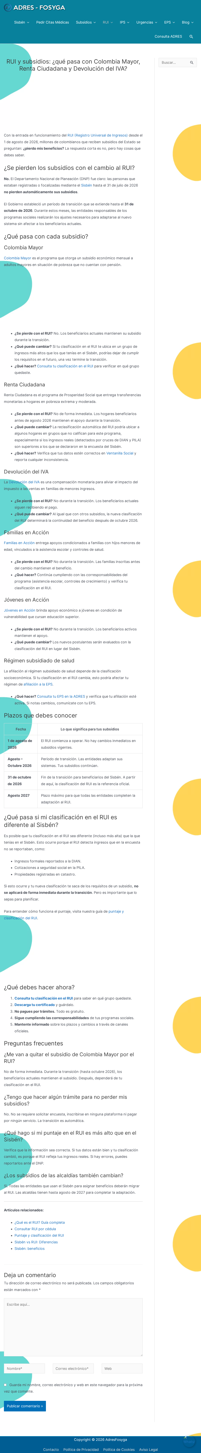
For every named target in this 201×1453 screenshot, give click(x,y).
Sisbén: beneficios (30, 1248)
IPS (122, 22)
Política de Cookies (119, 1450)
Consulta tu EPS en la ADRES (61, 696)
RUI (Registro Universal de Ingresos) (98, 135)
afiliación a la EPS (38, 684)
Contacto (51, 1450)
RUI (106, 22)
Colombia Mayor (17, 258)
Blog (185, 22)
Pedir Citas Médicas (52, 22)
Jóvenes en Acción (19, 610)
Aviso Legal (148, 1450)
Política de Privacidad (81, 1450)
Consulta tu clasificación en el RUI (65, 366)
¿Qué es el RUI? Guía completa (40, 1222)
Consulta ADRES (168, 36)
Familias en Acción (19, 543)
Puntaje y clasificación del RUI (39, 1235)
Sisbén (19, 22)
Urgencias (144, 22)
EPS (167, 22)
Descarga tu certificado (35, 1005)
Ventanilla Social (119, 453)
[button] (191, 36)
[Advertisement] (73, 103)
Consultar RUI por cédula (35, 1229)
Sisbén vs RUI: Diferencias (36, 1242)
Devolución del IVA (24, 482)
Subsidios (84, 22)
